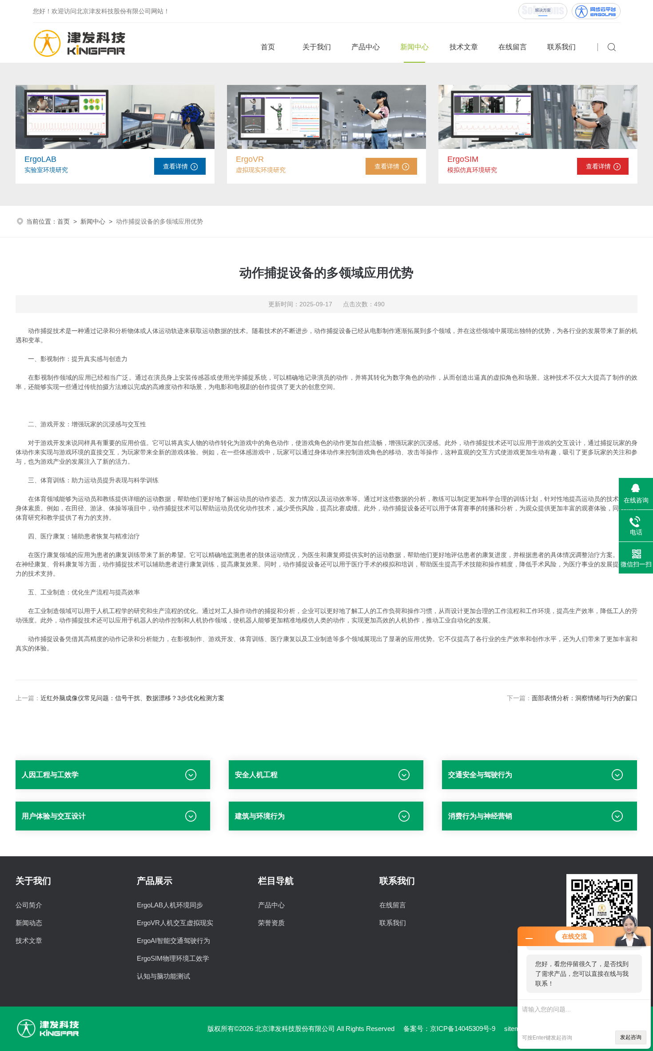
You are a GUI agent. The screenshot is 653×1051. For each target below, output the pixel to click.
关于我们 (317, 47)
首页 (268, 47)
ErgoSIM (462, 159)
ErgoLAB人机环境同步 (170, 905)
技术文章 (464, 47)
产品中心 (365, 47)
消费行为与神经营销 (480, 816)
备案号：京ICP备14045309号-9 (449, 1028)
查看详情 (175, 166)
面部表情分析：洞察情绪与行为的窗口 (584, 698)
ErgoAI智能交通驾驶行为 (173, 940)
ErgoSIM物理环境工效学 (173, 958)
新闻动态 (29, 923)
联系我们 (561, 47)
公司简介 (29, 905)
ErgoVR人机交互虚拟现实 (175, 923)
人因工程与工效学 (50, 774)
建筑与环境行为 (260, 816)
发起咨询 (630, 1037)
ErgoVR (250, 159)
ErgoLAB (40, 159)
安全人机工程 (256, 774)
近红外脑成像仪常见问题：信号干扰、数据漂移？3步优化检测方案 (132, 698)
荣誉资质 (271, 923)
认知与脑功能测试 (163, 976)
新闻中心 (414, 47)
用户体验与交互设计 (54, 816)
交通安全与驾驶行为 (480, 774)
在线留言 (512, 47)
